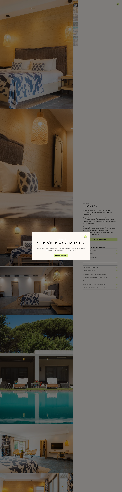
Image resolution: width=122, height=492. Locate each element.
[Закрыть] (85, 236)
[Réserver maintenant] (61, 255)
